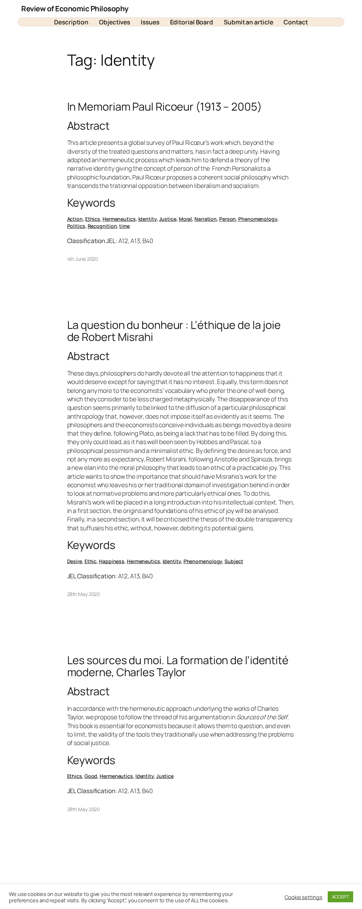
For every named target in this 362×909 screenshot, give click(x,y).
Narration (205, 219)
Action (75, 219)
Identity (147, 219)
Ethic (90, 561)
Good (91, 776)
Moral (185, 219)
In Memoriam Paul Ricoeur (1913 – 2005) (164, 106)
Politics (76, 226)
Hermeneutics (119, 219)
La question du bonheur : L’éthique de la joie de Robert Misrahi (174, 331)
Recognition (102, 226)
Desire (74, 561)
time (124, 226)
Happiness (111, 561)
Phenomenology (257, 219)
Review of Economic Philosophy (75, 8)
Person (227, 219)
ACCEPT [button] (340, 896)
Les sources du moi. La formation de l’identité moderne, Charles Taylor (177, 666)
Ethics (92, 219)
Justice (167, 219)
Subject (233, 561)
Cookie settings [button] (303, 897)
